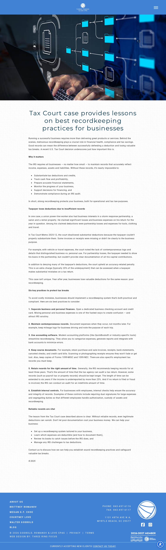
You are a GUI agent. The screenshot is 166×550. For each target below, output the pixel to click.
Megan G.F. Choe (21, 512)
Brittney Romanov (23, 506)
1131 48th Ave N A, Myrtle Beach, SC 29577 (114, 519)
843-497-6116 (122, 506)
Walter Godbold (21, 522)
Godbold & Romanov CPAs (83, 7)
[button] (156, 7)
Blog (13, 527)
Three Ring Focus (44, 536)
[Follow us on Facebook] (143, 525)
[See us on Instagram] (150, 525)
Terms (89, 532)
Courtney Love (20, 517)
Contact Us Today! (104, 546)
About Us (16, 501)
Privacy (75, 532)
